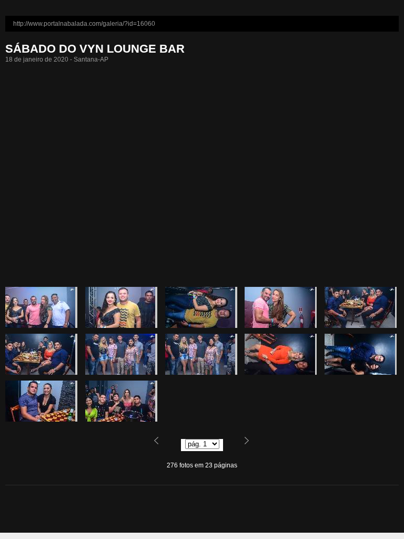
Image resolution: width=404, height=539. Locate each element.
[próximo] (242, 444)
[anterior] (162, 444)
